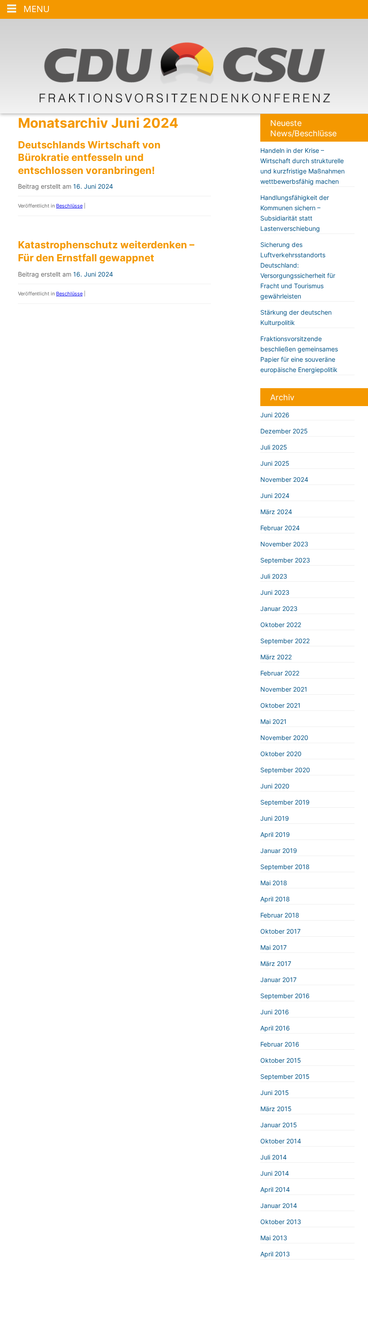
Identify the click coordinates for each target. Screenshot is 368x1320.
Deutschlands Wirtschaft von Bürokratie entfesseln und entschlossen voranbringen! (89, 157)
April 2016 (275, 1028)
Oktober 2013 (280, 1221)
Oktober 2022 (280, 624)
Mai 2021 (273, 721)
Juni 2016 (274, 1012)
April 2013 (275, 1254)
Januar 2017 (278, 979)
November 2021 (283, 689)
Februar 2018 (279, 915)
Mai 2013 (273, 1238)
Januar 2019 (278, 850)
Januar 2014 (278, 1205)
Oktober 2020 (281, 753)
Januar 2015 (278, 1125)
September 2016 (285, 996)
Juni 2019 (274, 818)
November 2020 (284, 737)
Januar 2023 (279, 608)
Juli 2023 (273, 576)
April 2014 (275, 1189)
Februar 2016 (279, 1044)
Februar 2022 (279, 673)
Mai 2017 (273, 947)
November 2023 (284, 544)
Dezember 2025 (284, 431)
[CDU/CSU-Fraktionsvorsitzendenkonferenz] (184, 66)
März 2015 (276, 1108)
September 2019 (285, 802)
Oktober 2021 (280, 705)
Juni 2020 (274, 786)
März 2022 (276, 657)
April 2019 (275, 834)
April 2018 (275, 899)
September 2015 (285, 1076)
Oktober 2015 (280, 1060)
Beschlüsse (69, 206)
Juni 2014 (274, 1173)
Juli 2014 (273, 1157)
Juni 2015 (274, 1092)
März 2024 (276, 511)
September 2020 (285, 770)
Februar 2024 (280, 528)
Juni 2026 (274, 415)
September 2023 (285, 560)
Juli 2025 (273, 447)
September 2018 (285, 866)
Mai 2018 (273, 883)
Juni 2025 (274, 463)
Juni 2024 (274, 495)
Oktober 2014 (280, 1141)
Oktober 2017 (280, 931)
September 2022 (285, 641)
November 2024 (284, 479)
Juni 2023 (274, 592)
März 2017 (275, 963)
